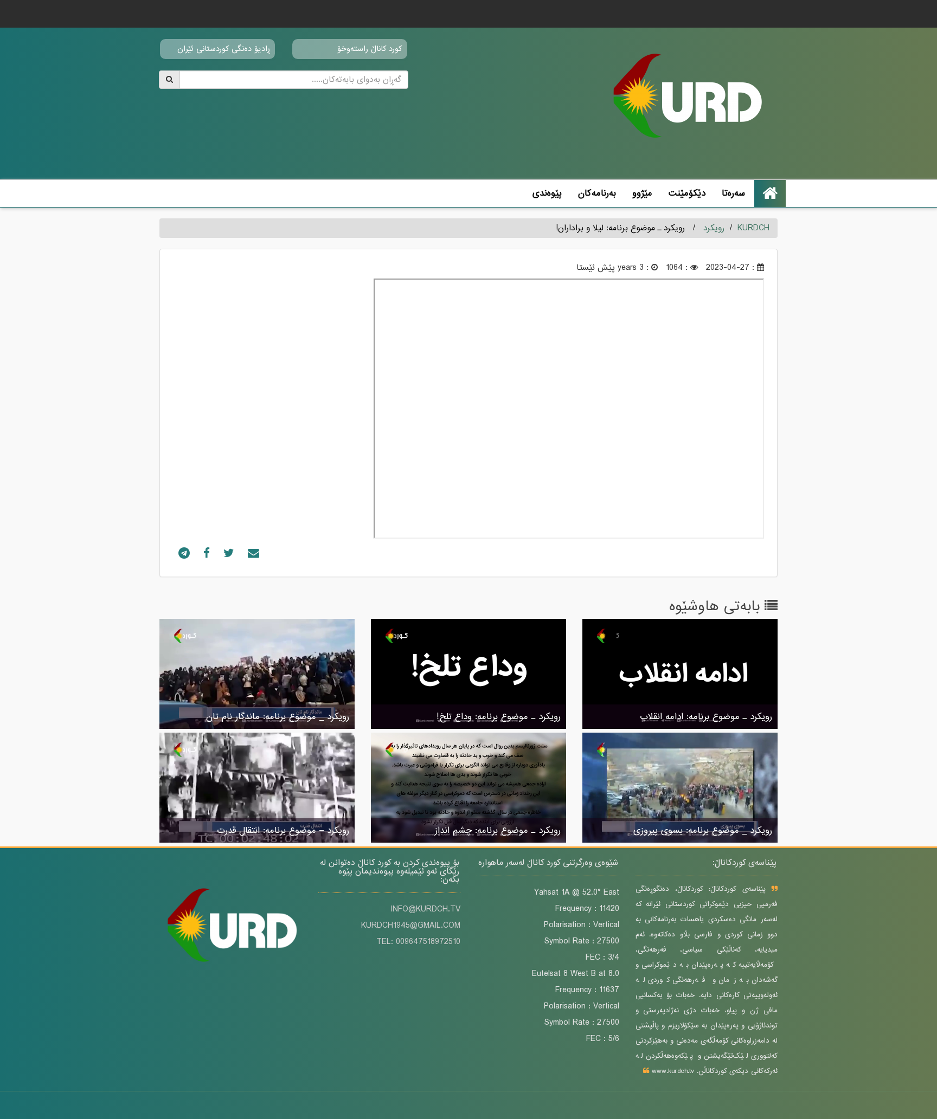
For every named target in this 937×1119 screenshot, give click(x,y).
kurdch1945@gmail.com (410, 925)
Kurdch (753, 228)
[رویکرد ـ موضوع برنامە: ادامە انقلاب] (680, 674)
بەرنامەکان (597, 193)
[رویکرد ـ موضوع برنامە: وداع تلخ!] (468, 674)
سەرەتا (733, 193)
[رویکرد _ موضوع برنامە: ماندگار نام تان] (257, 674)
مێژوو (642, 193)
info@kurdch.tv (425, 909)
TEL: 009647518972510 (418, 941)
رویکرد (713, 228)
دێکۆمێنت (687, 193)
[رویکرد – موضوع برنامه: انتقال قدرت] (257, 788)
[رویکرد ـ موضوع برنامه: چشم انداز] (468, 788)
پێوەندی (547, 193)
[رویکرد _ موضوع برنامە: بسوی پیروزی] (680, 788)
